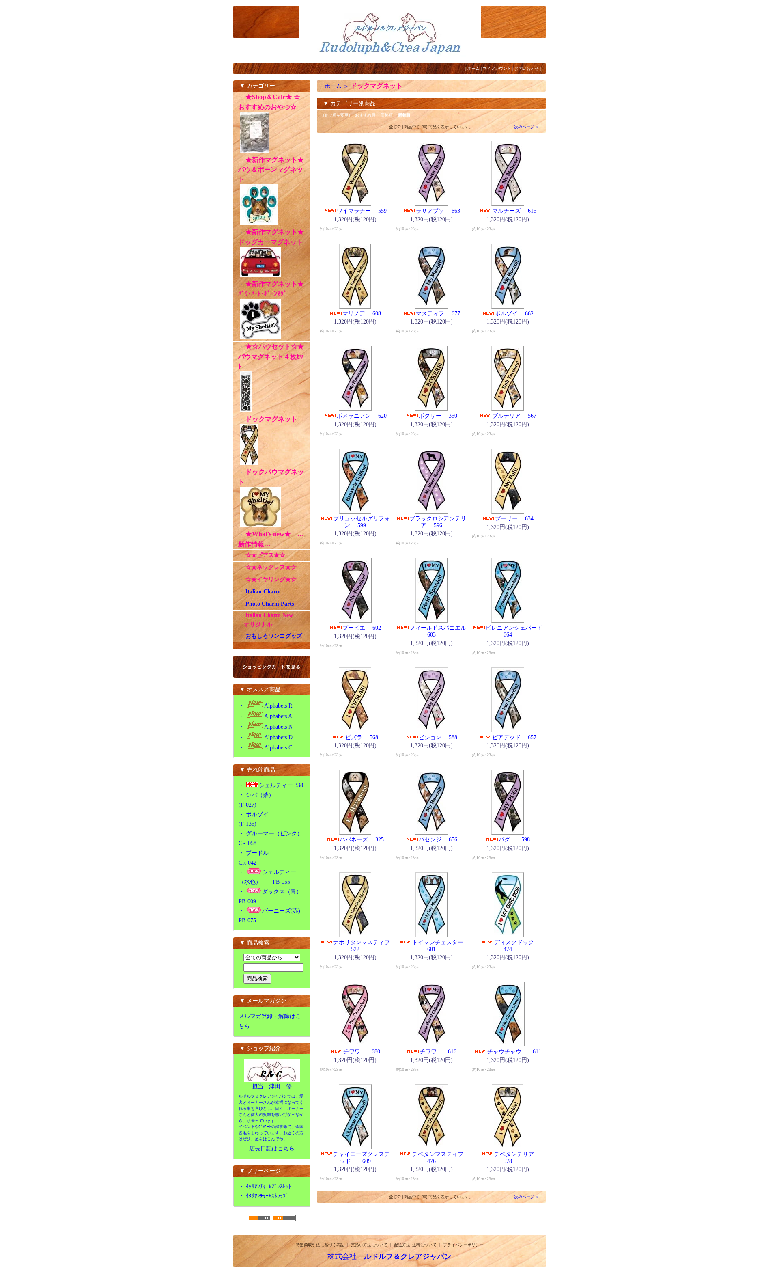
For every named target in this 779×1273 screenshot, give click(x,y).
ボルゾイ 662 (514, 314)
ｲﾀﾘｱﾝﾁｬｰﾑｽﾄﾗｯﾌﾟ (267, 1196)
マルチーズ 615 (514, 211)
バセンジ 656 (438, 840)
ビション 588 (438, 737)
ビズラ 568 (361, 737)
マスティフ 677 (438, 314)
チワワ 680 (370, 1052)
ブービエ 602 (361, 628)
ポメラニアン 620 (362, 416)
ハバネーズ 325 (362, 840)
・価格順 (385, 115)
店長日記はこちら (272, 1149)
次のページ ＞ (527, 127)
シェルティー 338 (281, 785)
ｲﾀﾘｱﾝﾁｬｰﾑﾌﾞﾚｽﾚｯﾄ (268, 1186)
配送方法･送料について (415, 1245)
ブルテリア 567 (514, 416)
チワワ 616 (446, 1052)
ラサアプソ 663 (438, 211)
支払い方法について (369, 1245)
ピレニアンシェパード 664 (518, 631)
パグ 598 (523, 840)
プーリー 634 (514, 519)
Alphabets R (278, 706)
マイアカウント (497, 68)
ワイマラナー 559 (362, 211)
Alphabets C (278, 747)
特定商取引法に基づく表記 (320, 1245)
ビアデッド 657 (514, 737)
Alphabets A (278, 716)
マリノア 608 (361, 314)
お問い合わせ (526, 68)
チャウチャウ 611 (522, 1052)
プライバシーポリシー (463, 1245)
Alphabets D (278, 737)
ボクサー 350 (438, 416)
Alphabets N (278, 727)
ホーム (473, 68)
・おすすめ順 (363, 115)
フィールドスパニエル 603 (441, 631)
